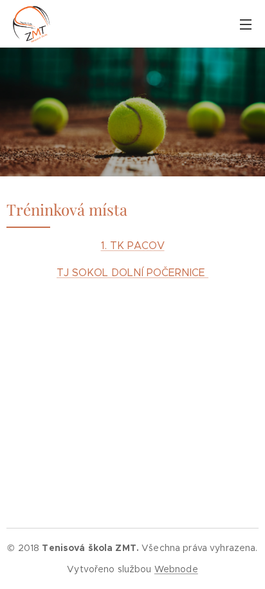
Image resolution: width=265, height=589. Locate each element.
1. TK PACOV (133, 245)
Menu (246, 24)
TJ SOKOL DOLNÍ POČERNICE (132, 272)
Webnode (176, 569)
